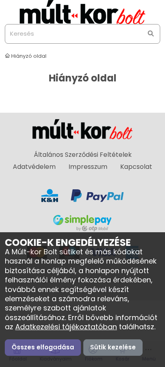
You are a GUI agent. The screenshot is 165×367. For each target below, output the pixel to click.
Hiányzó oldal (28, 56)
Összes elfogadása (43, 347)
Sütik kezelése (113, 347)
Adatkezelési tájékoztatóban (66, 327)
